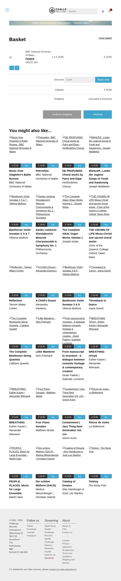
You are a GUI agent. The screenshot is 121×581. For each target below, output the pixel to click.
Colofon (66, 540)
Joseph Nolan (70, 241)
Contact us (67, 532)
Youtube (31, 532)
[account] (103, 11)
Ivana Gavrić (96, 308)
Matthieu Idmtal (45, 430)
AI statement (68, 550)
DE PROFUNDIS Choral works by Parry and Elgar (72, 174)
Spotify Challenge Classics (49, 542)
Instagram (31, 535)
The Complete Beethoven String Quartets (20, 355)
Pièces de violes (99, 422)
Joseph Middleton (99, 186)
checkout (97, 114)
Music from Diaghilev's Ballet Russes (20, 174)
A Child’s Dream (46, 300)
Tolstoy (93, 481)
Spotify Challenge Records (49, 532)
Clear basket (105, 38)
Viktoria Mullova (18, 237)
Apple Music (50, 526)
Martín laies (16, 497)
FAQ (64, 529)
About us (66, 526)
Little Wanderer (45, 351)
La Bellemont (96, 426)
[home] (60, 10)
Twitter (30, 526)
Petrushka (42, 170)
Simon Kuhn (69, 438)
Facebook (31, 529)
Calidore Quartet (19, 363)
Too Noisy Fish (97, 485)
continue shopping (62, 114)
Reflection (15, 300)
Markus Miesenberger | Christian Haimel (45, 493)
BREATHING (17, 422)
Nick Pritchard (44, 355)
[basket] (110, 11)
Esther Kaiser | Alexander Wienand (97, 363)
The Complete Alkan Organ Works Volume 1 (72, 233)
